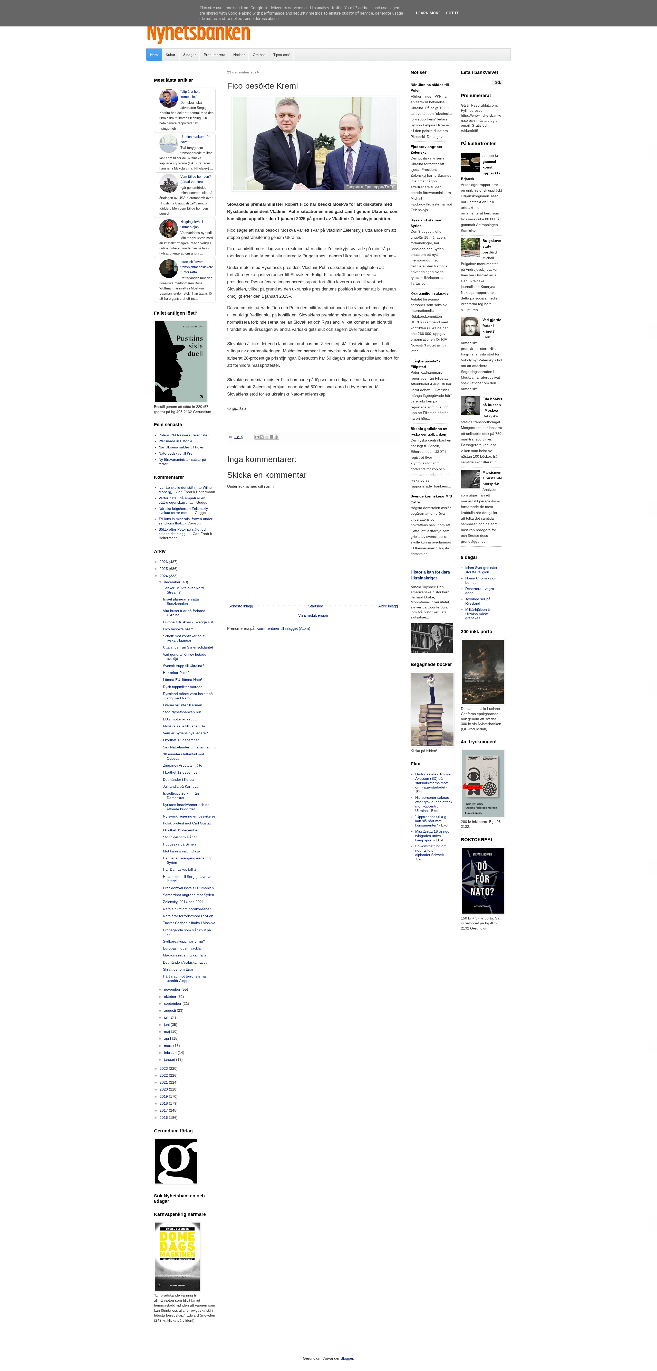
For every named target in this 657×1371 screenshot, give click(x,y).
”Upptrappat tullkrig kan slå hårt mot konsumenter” (430, 821)
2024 (164, 576)
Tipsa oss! (281, 55)
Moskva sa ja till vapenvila (184, 726)
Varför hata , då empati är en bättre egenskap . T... (182, 500)
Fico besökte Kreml (178, 629)
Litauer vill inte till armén (182, 705)
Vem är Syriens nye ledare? (185, 733)
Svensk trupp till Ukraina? (183, 666)
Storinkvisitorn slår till (180, 837)
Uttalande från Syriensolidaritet (188, 647)
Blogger (347, 1358)
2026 (164, 562)
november (172, 989)
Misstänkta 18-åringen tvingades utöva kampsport (433, 835)
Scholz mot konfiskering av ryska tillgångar (184, 638)
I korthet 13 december (181, 740)
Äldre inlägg (388, 606)
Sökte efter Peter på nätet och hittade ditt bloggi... (183, 531)
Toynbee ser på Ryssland (477, 601)
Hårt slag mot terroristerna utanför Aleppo (184, 978)
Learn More (428, 13)
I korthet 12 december (181, 772)
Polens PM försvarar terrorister (184, 435)
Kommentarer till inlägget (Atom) (283, 628)
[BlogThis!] (261, 437)
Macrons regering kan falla (184, 955)
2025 (164, 569)
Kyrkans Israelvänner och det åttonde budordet (186, 807)
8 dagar (189, 55)
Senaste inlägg (240, 606)
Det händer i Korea (178, 779)
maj (167, 1031)
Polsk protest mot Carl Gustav (187, 823)
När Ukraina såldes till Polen (181, 447)
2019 (164, 1096)
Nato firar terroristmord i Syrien (188, 916)
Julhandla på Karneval (181, 786)
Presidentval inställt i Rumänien (188, 888)
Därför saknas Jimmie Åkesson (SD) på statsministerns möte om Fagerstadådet (433, 780)
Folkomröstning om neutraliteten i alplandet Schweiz (431, 850)
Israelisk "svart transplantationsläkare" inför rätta (196, 267)
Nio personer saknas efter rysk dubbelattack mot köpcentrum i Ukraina (433, 803)
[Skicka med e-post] (256, 437)
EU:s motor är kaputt (180, 719)
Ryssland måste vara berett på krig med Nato (188, 696)
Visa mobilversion (313, 615)
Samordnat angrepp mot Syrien (188, 895)
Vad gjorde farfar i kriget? (491, 325)
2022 (164, 1075)
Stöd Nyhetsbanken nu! (182, 712)
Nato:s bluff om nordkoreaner (187, 909)
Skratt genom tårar (178, 969)
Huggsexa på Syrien (179, 844)
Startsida (315, 606)
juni (167, 1024)
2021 (164, 1082)
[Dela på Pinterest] (276, 437)
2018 (164, 1103)
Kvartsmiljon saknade (430, 293)
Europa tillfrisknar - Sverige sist (188, 622)
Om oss (259, 55)
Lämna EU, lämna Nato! (182, 680)
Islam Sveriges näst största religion (481, 570)
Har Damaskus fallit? (180, 869)
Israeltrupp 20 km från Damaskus (181, 795)
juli (166, 1017)
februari (171, 1052)
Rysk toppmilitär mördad (182, 687)
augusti (170, 1010)
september (173, 1003)
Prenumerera (214, 55)
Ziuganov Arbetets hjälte (182, 765)
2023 (164, 1068)
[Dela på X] (266, 437)
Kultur (170, 55)
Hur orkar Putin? (176, 673)
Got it (452, 13)
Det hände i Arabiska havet (185, 962)
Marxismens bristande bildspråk (492, 478)
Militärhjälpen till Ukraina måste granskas (478, 613)
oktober (170, 996)
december (172, 582)
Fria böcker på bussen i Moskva (492, 404)
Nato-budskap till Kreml (177, 453)
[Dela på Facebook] (271, 437)
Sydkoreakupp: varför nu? (184, 941)
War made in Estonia (175, 441)
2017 (164, 1110)
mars (168, 1046)
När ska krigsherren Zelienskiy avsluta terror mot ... (183, 510)
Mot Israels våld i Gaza (181, 851)
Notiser (239, 55)
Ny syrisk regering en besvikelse (189, 816)
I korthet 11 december (181, 830)
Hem (154, 55)
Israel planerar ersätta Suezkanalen (181, 601)
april (168, 1038)
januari (170, 1059)
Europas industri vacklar (182, 948)
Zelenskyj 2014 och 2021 (183, 902)
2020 (164, 1089)
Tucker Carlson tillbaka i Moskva (189, 923)
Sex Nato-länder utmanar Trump (189, 747)
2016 (164, 1117)
